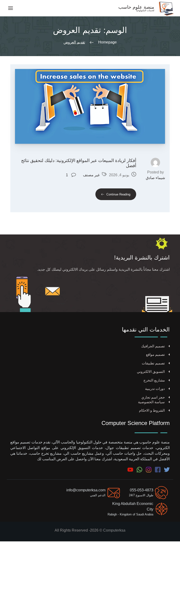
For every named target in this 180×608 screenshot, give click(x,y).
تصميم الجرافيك (153, 346)
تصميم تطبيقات (153, 363)
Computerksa (114, 530)
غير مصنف (91, 175)
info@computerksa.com (85, 490)
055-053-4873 (141, 490)
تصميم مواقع (155, 354)
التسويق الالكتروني (151, 372)
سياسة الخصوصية (151, 402)
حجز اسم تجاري (153, 397)
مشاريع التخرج (154, 380)
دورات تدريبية (155, 389)
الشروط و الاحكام (152, 410)
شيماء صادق (155, 178)
